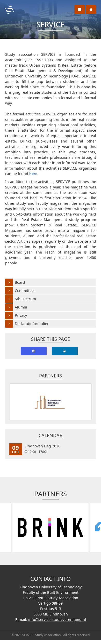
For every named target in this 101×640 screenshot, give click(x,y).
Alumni (21, 307)
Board (20, 282)
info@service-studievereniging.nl (57, 619)
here (33, 173)
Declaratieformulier (32, 323)
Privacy (21, 315)
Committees (25, 290)
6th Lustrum (25, 298)
